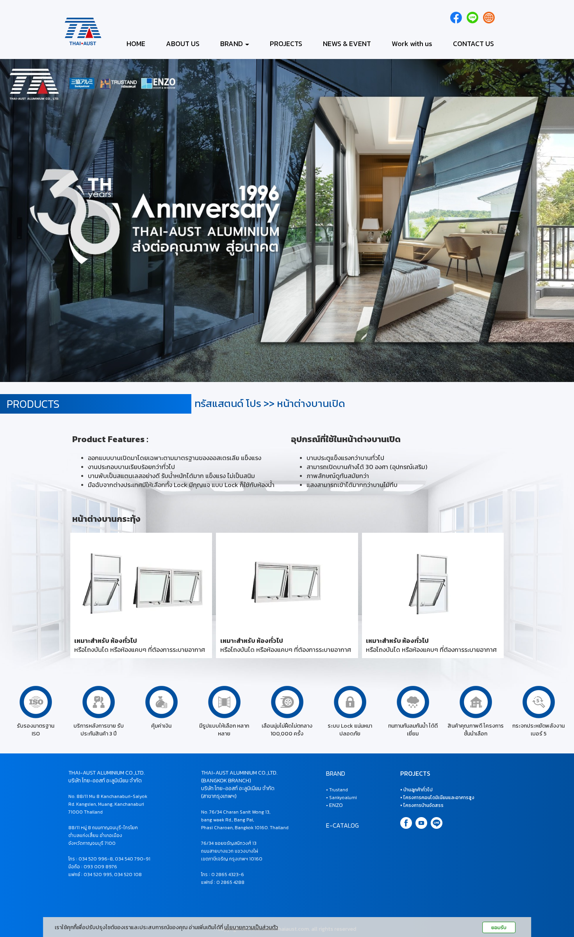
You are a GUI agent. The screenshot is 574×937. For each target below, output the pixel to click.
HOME (136, 43)
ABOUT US (183, 43)
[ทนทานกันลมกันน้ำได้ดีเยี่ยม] (413, 702)
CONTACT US (473, 43)
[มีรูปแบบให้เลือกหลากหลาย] (224, 702)
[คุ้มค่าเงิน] (161, 702)
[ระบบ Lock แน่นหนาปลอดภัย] (350, 702)
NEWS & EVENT (347, 43)
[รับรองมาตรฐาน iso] (35, 702)
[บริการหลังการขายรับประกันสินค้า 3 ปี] (98, 702)
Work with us (412, 43)
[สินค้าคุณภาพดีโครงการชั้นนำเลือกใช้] (475, 702)
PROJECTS (286, 43)
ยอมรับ (498, 927)
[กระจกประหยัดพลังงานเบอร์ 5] (538, 702)
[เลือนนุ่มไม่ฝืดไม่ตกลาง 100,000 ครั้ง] (287, 702)
